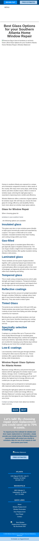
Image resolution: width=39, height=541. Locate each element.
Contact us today (7, 402)
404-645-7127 (10, 2)
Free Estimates (28, 2)
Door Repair (19, 514)
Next (23, 410)
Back (15, 410)
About (19, 504)
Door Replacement (19, 512)
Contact (19, 516)
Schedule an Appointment (20, 539)
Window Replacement (19, 507)
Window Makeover (19, 13)
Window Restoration (19, 509)
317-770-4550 (19, 494)
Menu (6, 7)
